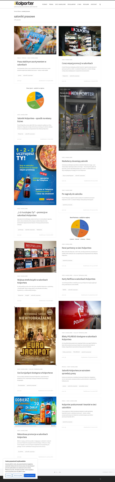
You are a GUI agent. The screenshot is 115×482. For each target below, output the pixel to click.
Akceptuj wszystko (29, 475)
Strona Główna (17, 11)
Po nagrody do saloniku (72, 194)
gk (20, 80)
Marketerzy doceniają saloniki (75, 161)
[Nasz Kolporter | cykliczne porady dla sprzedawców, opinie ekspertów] (24, 3)
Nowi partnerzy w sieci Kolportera (76, 247)
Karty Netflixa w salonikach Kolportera (78, 279)
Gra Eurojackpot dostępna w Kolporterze (35, 372)
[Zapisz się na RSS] (100, 479)
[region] (20, 469)
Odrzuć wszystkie (18, 475)
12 (60, 472)
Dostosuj (8, 475)
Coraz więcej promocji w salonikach (77, 63)
